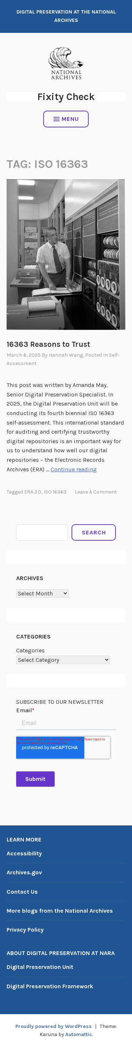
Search (94, 532)
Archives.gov (24, 872)
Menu (70, 118)
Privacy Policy (25, 929)
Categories (30, 650)
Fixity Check (66, 97)
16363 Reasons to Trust (48, 344)
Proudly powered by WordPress (53, 1026)
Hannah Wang (66, 355)
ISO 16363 (55, 492)
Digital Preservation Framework (50, 986)
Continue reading (74, 469)
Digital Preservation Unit (40, 966)
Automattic (78, 1034)
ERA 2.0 (32, 492)
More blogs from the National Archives (60, 910)
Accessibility (24, 853)
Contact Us (22, 891)
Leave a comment (96, 492)
